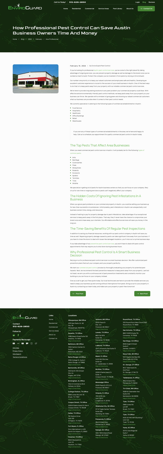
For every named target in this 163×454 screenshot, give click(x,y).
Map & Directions (74, 330)
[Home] (25, 6)
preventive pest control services (102, 244)
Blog (144, 2)
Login (137, 2)
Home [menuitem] (65, 9)
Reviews (152, 2)
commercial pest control (88, 268)
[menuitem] (25, 348)
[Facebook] (18, 335)
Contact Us (53, 338)
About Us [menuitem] (129, 9)
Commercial (53, 327)
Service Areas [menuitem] (103, 9)
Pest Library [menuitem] (117, 9)
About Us (52, 335)
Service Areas (54, 331)
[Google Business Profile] (14, 335)
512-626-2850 (77, 2)
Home (51, 319)
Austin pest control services (104, 70)
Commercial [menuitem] (89, 9)
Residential (53, 323)
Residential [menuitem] (76, 9)
